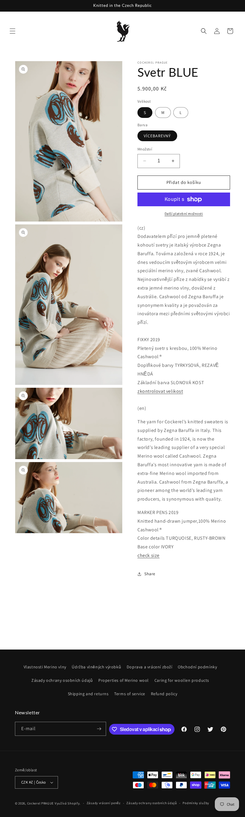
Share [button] (149, 573)
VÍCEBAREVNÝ (157, 136)
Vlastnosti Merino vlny (45, 667)
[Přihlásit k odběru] (99, 729)
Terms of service (129, 693)
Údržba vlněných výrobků (96, 667)
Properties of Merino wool (123, 680)
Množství (144, 149)
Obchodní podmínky (197, 667)
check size (148, 555)
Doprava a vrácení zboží (149, 667)
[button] (12, 31)
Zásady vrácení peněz (104, 803)
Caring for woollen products (181, 680)
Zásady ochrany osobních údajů (62, 680)
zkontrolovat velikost (160, 391)
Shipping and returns (88, 693)
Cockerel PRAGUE (40, 803)
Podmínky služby (196, 803)
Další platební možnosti (184, 213)
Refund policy (164, 693)
